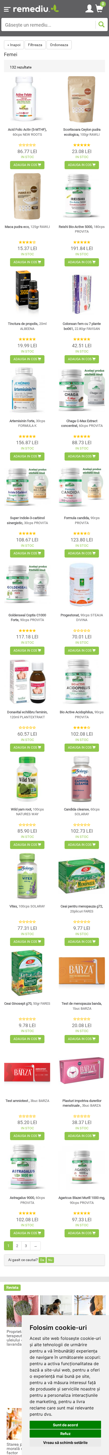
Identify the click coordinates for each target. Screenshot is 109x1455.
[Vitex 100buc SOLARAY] (27, 876)
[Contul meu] (89, 7)
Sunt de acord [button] (65, 1425)
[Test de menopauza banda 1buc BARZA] (81, 973)
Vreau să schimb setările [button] (65, 1442)
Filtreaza (35, 45)
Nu (50, 1260)
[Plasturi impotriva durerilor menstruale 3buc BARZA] (81, 1070)
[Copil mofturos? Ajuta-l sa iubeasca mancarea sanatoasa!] (56, 1311)
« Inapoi (13, 45)
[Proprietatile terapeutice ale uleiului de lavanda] (22, 1311)
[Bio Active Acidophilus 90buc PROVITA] (81, 682)
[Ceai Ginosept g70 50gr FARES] (27, 973)
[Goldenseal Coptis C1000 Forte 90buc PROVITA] (27, 585)
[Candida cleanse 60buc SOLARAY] (81, 779)
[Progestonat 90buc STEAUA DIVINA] (81, 585)
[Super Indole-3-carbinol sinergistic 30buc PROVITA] (27, 488)
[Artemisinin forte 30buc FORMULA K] (27, 390)
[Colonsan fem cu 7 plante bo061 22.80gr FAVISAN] (81, 293)
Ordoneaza (59, 45)
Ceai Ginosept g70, (27, 1003)
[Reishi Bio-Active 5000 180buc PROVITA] (81, 196)
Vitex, (27, 906)
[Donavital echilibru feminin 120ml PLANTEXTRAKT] (27, 682)
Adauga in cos (25, 165)
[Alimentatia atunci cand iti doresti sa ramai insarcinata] (90, 1311)
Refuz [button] (65, 1433)
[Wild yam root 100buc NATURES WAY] (27, 779)
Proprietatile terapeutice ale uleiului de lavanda (20, 1338)
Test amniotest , (27, 1101)
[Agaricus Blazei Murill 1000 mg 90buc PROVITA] (81, 1167)
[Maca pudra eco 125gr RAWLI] (27, 196)
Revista (12, 1287)
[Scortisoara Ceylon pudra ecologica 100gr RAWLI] (81, 99)
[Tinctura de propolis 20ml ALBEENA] (27, 293)
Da (42, 1260)
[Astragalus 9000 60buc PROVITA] (27, 1167)
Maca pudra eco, (27, 227)
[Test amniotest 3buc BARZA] (27, 1070)
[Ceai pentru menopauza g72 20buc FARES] (81, 876)
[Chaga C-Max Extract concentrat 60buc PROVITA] (81, 390)
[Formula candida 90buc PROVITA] (81, 488)
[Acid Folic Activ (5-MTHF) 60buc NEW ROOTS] (27, 99)
